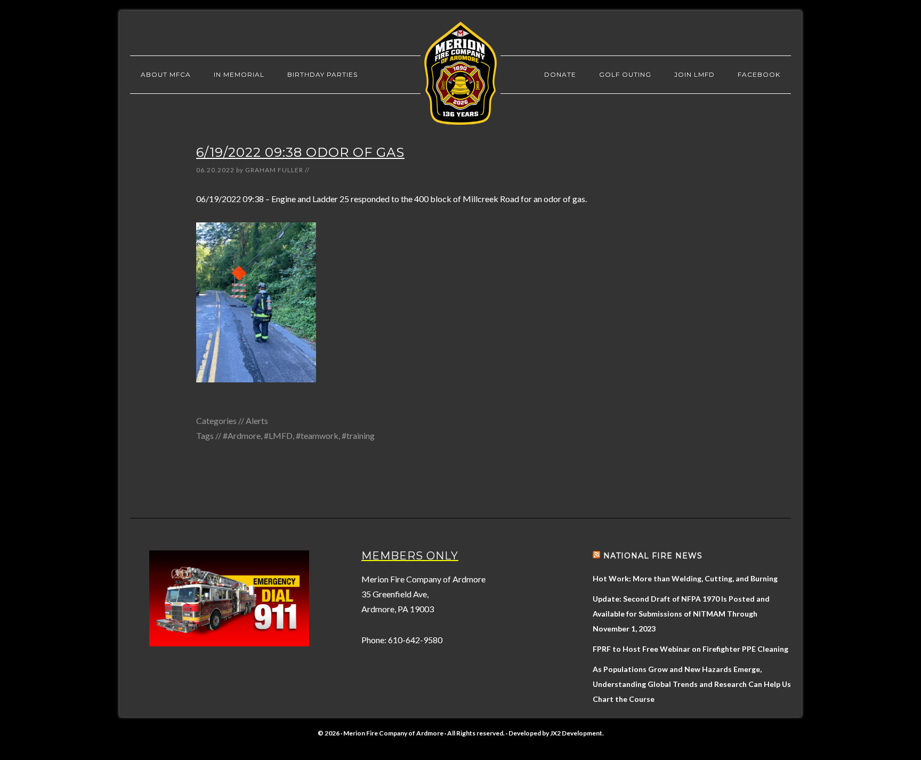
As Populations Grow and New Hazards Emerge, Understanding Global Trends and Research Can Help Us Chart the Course (692, 684)
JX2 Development (576, 733)
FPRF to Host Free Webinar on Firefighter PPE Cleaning (690, 648)
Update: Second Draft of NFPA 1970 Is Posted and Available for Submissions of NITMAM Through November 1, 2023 (681, 613)
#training (358, 435)
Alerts (257, 420)
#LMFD (278, 435)
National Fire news (652, 556)
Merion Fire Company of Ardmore (460, 73)
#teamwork (317, 435)
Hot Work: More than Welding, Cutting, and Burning (685, 578)
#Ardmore (242, 435)
